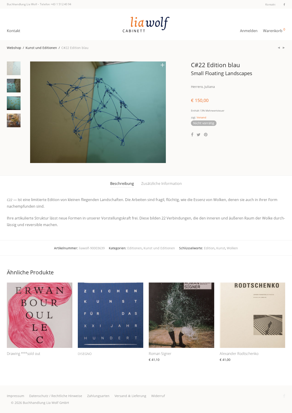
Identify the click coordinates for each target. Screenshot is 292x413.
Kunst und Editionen (41, 48)
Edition (209, 248)
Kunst (220, 248)
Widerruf (158, 396)
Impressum (15, 396)
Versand (201, 117)
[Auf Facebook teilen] (192, 135)
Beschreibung (122, 183)
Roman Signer (160, 353)
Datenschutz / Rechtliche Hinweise (55, 396)
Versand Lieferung (130, 396)
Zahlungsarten (98, 396)
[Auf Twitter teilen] (199, 135)
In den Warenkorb (160, 365)
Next (163, 112)
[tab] (122, 183)
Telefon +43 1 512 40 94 (55, 4)
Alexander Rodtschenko (239, 353)
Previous (33, 112)
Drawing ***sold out (23, 353)
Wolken (232, 248)
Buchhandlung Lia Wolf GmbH (46, 402)
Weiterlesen (14, 359)
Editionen (134, 248)
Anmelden (249, 30)
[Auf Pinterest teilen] (206, 135)
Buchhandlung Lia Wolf (22, 4)
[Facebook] (284, 4)
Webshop (14, 48)
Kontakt (270, 4)
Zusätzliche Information (161, 183)
